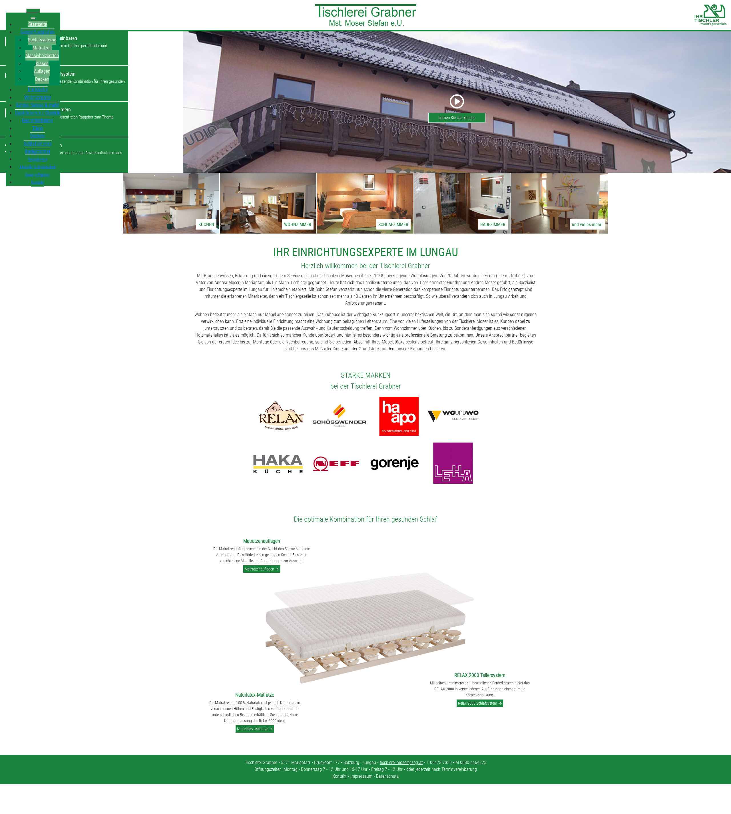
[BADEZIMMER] (462, 203)
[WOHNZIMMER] (268, 203)
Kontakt (339, 776)
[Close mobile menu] (33, 18)
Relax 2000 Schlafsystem (477, 703)
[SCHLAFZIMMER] (365, 203)
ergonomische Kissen (474, 557)
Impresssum (361, 776)
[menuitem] (37, 24)
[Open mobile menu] (33, 11)
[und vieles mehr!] (559, 203)
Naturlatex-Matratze (252, 729)
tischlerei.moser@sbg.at (401, 762)
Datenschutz (387, 776)
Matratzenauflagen (259, 569)
